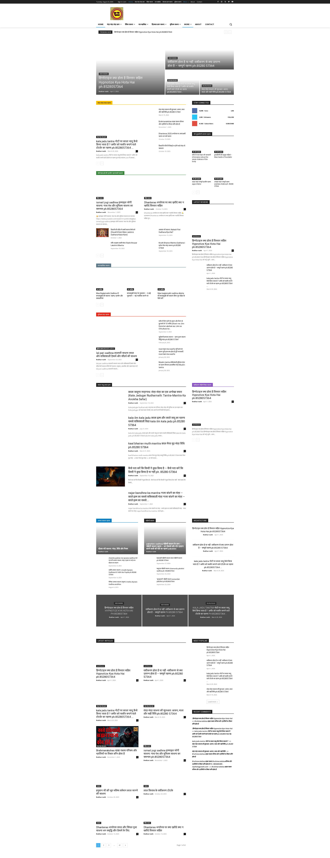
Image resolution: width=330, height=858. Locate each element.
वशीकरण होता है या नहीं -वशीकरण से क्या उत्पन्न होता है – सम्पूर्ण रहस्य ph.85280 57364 (220, 267)
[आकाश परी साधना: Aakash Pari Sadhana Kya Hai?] (150, 232)
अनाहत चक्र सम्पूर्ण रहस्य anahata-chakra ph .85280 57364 (223, 184)
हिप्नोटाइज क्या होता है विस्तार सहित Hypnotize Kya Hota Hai (212, 718)
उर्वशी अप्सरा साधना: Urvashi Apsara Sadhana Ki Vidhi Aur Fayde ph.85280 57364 (122, 572)
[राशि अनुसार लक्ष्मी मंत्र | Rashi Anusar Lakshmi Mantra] (102, 246)
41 (120, 845)
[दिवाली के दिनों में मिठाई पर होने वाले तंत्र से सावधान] (150, 148)
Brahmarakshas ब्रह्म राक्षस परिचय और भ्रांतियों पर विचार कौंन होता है (116, 752)
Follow (231, 117)
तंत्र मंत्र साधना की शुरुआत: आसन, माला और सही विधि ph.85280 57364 (164, 712)
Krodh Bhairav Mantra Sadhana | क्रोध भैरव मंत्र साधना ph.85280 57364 (172, 245)
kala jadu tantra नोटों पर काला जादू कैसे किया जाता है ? (210, 741)
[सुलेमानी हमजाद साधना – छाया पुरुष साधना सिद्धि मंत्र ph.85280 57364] (150, 340)
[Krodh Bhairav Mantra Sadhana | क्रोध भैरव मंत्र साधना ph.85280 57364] (150, 246)
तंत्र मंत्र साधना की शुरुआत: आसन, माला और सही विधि (208, 751)
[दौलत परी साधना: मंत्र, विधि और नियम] (117, 540)
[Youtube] (232, 1)
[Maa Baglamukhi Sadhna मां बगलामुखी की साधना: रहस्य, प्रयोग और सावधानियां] (110, 280)
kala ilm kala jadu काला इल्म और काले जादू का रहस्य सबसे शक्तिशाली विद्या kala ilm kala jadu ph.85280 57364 (156, 421)
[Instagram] (221, 1)
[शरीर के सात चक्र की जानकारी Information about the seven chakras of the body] (202, 146)
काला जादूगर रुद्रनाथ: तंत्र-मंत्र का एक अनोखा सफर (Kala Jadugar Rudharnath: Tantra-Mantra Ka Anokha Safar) (157, 395)
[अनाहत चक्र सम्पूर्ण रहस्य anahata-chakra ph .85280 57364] (224, 173)
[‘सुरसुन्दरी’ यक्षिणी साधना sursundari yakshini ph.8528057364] (149, 582)
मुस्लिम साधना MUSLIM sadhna (105, 348)
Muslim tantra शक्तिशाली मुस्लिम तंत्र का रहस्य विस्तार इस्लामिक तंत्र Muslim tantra (172, 364)
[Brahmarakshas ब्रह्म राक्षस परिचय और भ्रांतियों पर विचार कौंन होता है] (150, 124)
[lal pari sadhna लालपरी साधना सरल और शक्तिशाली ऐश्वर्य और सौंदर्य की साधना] (117, 335)
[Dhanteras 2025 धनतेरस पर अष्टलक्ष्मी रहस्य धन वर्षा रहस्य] (150, 136)
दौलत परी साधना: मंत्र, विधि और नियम (113, 548)
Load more (212, 702)
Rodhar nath (101, 151)
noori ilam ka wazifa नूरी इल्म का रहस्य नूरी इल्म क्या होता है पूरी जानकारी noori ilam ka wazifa (171, 351)
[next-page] (102, 163)
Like (232, 111)
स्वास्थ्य (98, 786)
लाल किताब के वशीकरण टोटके (158, 790)
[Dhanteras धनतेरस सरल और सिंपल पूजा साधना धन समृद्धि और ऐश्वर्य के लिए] (117, 813)
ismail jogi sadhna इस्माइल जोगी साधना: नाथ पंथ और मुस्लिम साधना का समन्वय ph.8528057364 (114, 205)
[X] (225, 1)
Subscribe (230, 124)
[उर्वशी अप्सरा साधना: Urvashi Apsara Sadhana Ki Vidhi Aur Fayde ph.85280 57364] (101, 573)
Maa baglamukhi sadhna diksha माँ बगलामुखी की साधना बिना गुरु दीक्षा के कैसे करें (171, 295)
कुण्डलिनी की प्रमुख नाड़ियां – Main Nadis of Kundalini (223, 156)
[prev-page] (97, 163)
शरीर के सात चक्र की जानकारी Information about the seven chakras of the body (201, 158)
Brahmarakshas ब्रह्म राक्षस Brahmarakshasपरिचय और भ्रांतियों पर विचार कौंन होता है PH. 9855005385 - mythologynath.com (212, 764)
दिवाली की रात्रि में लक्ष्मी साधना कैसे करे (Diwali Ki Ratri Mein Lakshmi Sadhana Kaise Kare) (123, 232)
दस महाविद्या (99, 289)
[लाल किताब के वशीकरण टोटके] (165, 776)
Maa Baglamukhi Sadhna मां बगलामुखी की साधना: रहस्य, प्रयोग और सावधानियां (109, 295)
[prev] (225, 32)
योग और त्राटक (196, 152)
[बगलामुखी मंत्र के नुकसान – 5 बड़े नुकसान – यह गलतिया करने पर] (141, 280)
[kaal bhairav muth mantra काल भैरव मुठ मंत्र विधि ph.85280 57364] (110, 452)
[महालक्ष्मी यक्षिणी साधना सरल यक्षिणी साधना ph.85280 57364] (149, 561)
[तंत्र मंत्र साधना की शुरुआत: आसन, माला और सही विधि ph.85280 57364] (217, 82)
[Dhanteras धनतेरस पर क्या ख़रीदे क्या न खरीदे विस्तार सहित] (165, 188)
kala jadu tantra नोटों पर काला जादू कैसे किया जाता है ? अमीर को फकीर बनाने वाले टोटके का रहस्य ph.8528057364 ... (116, 144)
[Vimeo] (228, 1)
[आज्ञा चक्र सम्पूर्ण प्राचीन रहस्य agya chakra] (202, 173)
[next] (230, 32)
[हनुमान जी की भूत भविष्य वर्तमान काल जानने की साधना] (117, 776)
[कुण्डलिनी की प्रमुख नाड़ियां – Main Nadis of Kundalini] (224, 146)
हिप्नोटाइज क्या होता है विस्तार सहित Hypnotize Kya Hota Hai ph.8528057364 (143, 32)
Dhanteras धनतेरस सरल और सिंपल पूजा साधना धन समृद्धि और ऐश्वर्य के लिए (116, 829)
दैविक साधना (100, 198)
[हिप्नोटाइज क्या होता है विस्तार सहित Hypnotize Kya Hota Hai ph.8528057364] (130, 66)
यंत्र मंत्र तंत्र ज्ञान (172, 80)
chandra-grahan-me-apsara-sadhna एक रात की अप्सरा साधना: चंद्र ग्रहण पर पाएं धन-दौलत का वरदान (123, 560)
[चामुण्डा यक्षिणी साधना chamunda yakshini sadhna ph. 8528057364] (149, 571)
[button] (231, 24)
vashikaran (104, 74)
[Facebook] (218, 1)
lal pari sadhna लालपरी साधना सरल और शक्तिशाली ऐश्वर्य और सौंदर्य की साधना (116, 354)
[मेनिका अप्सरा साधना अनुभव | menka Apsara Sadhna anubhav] (101, 585)
